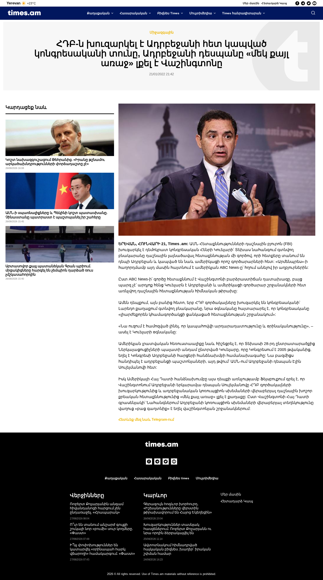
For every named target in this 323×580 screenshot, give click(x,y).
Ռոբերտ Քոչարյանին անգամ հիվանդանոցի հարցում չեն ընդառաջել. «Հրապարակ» (96, 508)
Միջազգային (162, 32)
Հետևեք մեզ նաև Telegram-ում (146, 419)
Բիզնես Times (168, 13)
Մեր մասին (251, 3)
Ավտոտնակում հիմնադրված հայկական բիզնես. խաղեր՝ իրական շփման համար (177, 549)
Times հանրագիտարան (241, 13)
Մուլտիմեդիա (200, 13)
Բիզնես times (178, 478)
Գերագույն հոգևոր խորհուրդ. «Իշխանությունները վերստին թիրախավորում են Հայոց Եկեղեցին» (177, 508)
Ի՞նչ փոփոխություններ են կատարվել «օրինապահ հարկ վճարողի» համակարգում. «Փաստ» (102, 549)
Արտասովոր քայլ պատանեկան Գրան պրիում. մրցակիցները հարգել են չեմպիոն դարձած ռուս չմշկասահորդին (49, 270)
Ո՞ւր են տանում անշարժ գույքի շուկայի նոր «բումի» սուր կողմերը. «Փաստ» (101, 529)
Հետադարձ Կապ (274, 3)
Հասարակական (133, 13)
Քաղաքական (98, 13)
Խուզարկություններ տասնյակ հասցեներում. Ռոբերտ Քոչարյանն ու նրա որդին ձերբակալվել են (177, 529)
